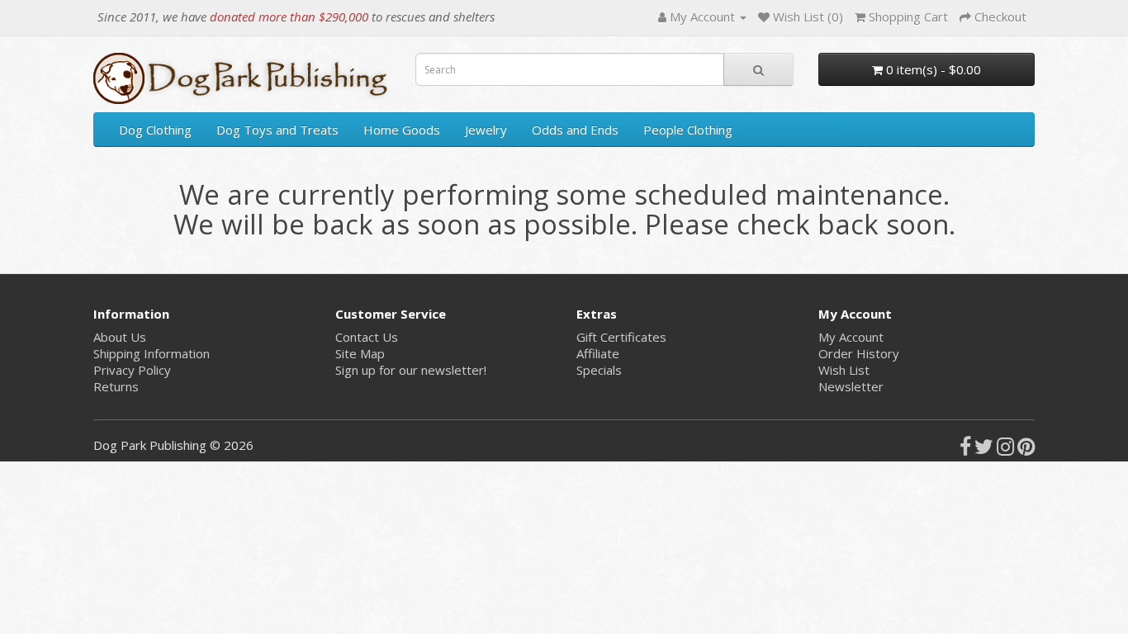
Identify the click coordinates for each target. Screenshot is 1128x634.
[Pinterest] (1026, 449)
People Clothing (687, 129)
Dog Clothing (155, 129)
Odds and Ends (575, 129)
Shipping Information (151, 353)
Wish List (844, 370)
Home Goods (401, 129)
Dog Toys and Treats (277, 129)
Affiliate (597, 353)
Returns (116, 386)
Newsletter (851, 386)
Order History (858, 353)
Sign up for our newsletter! (410, 370)
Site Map (360, 353)
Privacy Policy (132, 370)
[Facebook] (965, 449)
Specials (599, 370)
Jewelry (486, 129)
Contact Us (366, 337)
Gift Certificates (621, 337)
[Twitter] (983, 449)
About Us (119, 337)
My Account (851, 337)
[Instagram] (1005, 449)
